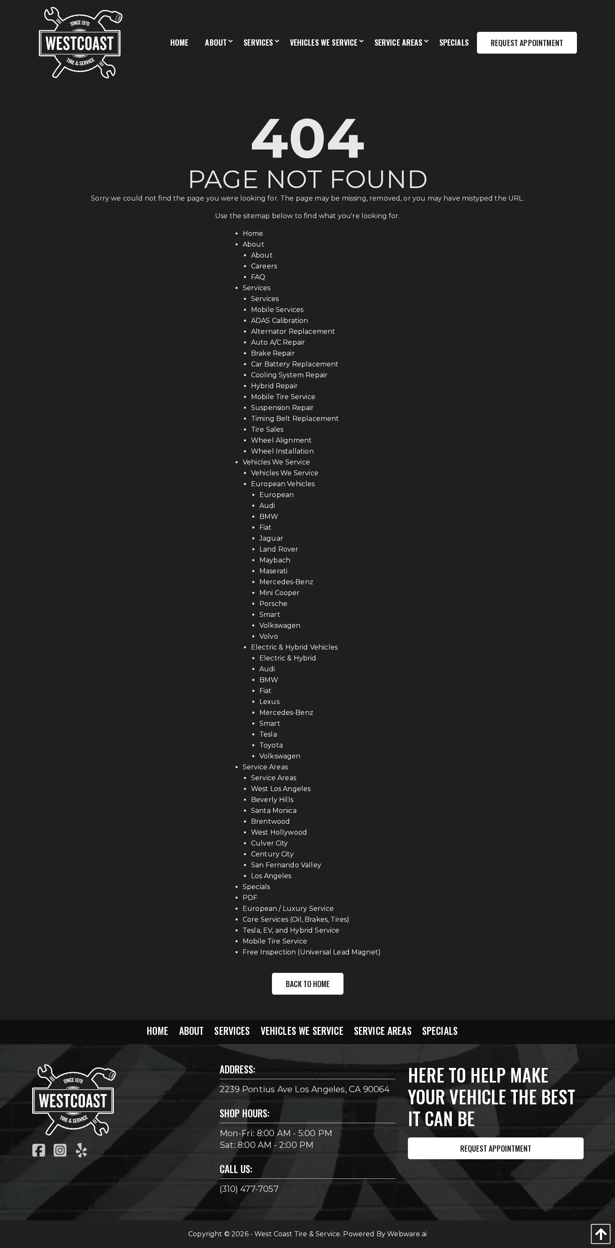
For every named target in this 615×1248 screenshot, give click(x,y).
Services (256, 288)
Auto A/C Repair (278, 342)
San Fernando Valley (286, 865)
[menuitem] (179, 43)
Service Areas (265, 767)
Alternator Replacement (293, 331)
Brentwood (270, 821)
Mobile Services (277, 310)
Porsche (273, 604)
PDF (250, 898)
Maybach (274, 560)
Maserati (273, 571)
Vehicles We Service (276, 462)
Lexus (269, 702)
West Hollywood (279, 832)
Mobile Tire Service (283, 397)
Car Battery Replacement (295, 364)
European (276, 495)
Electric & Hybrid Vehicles (294, 647)
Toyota (271, 745)
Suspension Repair (282, 408)
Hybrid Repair (274, 386)
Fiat (265, 527)
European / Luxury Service (288, 909)
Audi (267, 506)
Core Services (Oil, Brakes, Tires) (296, 919)
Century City (272, 854)
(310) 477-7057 (249, 1189)
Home (253, 233)
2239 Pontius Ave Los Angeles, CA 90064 (305, 1089)
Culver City (269, 843)
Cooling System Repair (289, 375)
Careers (264, 266)
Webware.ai (407, 1234)
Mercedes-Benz (286, 582)
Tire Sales (267, 429)
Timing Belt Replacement (295, 419)
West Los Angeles (281, 789)
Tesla (268, 734)
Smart (269, 615)
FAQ (258, 277)
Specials (256, 887)
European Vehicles (283, 484)
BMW (268, 517)
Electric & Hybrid (288, 658)
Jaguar (271, 538)
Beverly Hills (272, 800)
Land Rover (279, 549)
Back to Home (308, 983)
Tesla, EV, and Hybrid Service (291, 930)
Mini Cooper (279, 593)
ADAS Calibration (279, 321)
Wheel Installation (282, 451)
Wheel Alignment (281, 440)
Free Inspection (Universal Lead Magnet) (312, 952)
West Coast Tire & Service (297, 1234)
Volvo (268, 636)
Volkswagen (280, 625)
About (253, 244)
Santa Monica (274, 811)
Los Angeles (271, 876)
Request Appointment (495, 1148)
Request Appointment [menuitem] (527, 42)
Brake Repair (273, 353)
